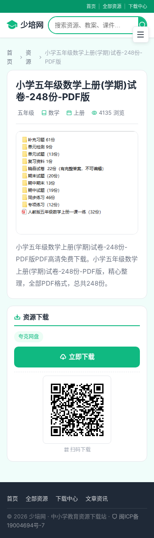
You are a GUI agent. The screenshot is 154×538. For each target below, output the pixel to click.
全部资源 (112, 6)
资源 (28, 57)
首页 (91, 6)
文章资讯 (97, 498)
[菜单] (141, 34)
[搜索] (142, 25)
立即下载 (82, 357)
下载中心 (137, 6)
